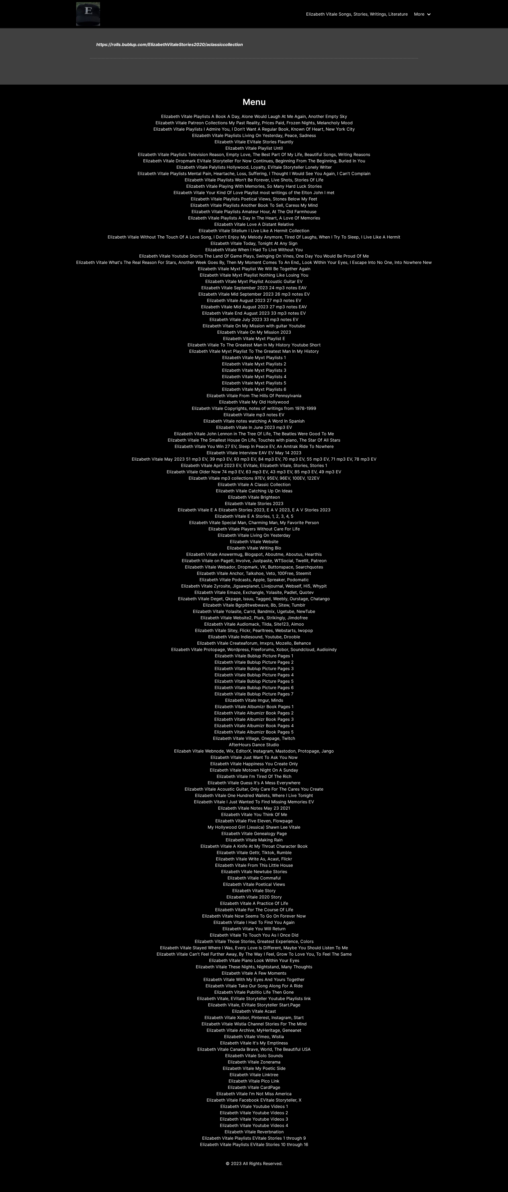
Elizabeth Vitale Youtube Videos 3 (254, 1119)
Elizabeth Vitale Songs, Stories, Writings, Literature (357, 14)
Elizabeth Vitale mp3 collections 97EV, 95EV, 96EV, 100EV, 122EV (254, 478)
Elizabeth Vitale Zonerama (254, 1062)
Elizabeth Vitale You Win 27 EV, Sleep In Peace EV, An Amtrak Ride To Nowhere (254, 446)
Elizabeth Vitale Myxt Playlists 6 (254, 389)
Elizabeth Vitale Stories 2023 (254, 503)
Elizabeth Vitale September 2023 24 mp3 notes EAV (254, 287)
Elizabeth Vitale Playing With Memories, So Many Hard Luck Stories (254, 186)
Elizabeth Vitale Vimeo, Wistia (254, 1036)
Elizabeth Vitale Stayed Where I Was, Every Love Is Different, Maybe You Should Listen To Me (254, 947)
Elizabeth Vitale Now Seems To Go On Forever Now (254, 916)
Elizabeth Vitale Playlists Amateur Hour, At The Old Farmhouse (254, 211)
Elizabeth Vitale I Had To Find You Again (254, 922)
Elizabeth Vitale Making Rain (254, 839)
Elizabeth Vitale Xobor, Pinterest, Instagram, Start (254, 1017)
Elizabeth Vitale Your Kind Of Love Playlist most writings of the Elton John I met (254, 192)
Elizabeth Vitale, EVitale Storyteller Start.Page (254, 1004)
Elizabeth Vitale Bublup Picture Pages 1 (254, 655)
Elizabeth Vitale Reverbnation (254, 1131)
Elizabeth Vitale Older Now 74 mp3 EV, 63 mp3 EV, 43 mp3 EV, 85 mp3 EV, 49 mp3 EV (254, 471)
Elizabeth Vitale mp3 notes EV (254, 414)
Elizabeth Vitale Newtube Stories (254, 871)
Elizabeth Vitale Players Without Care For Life (254, 528)
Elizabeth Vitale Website (254, 541)
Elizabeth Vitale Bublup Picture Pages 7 (254, 693)
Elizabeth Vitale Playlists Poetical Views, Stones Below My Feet (254, 198)
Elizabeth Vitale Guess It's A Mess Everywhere (254, 782)
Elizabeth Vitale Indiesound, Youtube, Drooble (254, 636)
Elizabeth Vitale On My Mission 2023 (254, 332)
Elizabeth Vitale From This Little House (254, 865)
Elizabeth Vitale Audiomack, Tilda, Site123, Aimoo (254, 624)
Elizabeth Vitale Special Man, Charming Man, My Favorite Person (254, 522)
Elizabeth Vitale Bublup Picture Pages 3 (254, 668)
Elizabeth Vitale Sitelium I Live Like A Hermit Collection (254, 230)
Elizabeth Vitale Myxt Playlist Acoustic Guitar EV (254, 281)
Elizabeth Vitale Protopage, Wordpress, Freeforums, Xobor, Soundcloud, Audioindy (254, 649)
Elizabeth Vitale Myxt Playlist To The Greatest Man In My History (254, 351)
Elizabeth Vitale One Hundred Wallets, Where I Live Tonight (254, 795)
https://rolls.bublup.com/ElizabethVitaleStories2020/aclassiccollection (169, 44)
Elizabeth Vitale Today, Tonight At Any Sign (254, 243)
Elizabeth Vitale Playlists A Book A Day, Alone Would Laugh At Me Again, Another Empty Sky (254, 116)
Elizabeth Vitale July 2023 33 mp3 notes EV (254, 319)
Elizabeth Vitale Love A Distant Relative (254, 224)
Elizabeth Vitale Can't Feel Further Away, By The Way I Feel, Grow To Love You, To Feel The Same (254, 954)
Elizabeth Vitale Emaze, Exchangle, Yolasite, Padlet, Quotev (254, 592)
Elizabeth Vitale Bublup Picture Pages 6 (254, 687)
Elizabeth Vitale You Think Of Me (254, 814)
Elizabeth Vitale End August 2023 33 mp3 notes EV (254, 313)
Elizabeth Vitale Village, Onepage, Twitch (254, 738)
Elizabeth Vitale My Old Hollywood (254, 402)
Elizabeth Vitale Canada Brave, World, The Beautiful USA (254, 1049)
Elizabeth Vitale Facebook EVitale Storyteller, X (254, 1100)
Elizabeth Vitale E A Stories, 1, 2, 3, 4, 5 (254, 516)
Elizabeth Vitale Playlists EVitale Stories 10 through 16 (254, 1144)
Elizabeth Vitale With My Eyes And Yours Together (254, 979)
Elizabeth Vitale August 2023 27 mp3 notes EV (254, 300)
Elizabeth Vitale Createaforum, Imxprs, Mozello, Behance (254, 643)
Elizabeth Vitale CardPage (254, 1087)
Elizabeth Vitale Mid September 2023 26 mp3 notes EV (254, 294)
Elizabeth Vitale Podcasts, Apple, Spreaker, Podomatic (254, 579)
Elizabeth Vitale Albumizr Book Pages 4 (254, 725)
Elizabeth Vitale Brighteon (254, 497)
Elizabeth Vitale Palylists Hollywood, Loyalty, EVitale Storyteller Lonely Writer (254, 167)
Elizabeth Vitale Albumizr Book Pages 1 (254, 706)
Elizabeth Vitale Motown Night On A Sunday (254, 770)
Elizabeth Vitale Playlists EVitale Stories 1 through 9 (254, 1138)
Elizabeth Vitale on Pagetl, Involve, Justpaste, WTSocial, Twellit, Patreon (254, 560)
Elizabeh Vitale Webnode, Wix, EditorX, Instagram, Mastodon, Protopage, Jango (254, 751)
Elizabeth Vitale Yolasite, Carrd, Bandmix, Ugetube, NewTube (254, 611)
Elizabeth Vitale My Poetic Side (254, 1068)
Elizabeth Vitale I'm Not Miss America (254, 1093)
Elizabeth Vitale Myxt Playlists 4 (254, 376)
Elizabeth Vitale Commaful (254, 878)
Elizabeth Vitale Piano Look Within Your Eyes (254, 960)
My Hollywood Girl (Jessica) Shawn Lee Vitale (254, 827)
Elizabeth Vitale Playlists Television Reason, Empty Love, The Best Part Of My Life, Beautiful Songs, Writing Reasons (254, 154)
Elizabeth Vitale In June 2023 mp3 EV (254, 427)
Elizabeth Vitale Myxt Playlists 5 (254, 383)
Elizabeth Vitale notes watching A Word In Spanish (254, 421)
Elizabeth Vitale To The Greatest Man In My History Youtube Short (254, 344)
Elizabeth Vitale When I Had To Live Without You (254, 249)
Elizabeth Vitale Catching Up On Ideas (254, 490)
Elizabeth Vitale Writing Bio (254, 548)
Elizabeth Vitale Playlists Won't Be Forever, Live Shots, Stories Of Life (254, 179)
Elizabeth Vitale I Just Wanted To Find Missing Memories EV (254, 801)
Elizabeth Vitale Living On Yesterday (254, 535)
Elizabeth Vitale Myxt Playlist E (254, 338)
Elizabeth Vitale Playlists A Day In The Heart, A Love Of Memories (254, 218)
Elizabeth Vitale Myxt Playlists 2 (254, 363)
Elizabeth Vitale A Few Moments (254, 973)
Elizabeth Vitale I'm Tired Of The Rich (254, 776)
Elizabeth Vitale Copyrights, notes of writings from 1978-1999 (254, 408)
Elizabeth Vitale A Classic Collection (254, 484)
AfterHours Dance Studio (254, 744)
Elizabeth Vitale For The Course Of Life (254, 909)
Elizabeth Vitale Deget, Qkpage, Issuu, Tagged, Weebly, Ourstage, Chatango (254, 598)
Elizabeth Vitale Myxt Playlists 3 (254, 370)
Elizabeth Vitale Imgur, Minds (254, 700)
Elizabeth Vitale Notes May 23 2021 (254, 808)
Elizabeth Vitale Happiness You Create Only (254, 763)
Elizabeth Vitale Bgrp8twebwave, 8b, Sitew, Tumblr (254, 605)
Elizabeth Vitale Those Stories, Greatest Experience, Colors (254, 941)
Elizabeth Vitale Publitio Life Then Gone (254, 992)
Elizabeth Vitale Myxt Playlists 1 (254, 357)
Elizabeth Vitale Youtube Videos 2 (254, 1112)
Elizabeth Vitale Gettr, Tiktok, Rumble (254, 852)
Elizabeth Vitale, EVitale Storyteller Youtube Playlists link (254, 998)
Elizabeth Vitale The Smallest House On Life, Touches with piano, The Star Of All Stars (254, 440)
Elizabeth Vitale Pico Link (254, 1081)
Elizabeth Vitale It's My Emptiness (254, 1043)
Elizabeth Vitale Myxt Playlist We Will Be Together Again (254, 268)
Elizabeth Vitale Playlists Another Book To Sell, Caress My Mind (254, 205)
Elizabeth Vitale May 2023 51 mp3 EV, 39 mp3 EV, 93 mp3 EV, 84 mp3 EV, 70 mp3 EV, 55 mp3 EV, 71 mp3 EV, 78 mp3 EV (254, 459)
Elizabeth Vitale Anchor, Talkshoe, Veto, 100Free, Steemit (254, 573)
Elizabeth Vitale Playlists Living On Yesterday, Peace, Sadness (254, 135)
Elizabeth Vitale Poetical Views (254, 884)
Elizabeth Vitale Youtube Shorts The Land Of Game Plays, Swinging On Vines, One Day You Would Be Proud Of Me (254, 256)
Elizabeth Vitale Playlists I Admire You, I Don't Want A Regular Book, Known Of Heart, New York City (254, 129)
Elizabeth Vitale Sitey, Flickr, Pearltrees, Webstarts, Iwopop (254, 630)
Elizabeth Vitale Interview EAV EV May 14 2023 (254, 452)
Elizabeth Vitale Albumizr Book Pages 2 (254, 713)
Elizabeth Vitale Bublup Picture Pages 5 (254, 681)
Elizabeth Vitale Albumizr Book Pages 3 (254, 719)
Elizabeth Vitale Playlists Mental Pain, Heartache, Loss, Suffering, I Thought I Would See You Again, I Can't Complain (254, 173)
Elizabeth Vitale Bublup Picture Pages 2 (254, 662)
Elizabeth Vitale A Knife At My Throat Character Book (254, 846)
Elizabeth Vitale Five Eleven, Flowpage (254, 820)
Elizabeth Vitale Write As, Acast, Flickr (254, 858)
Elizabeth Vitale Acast (254, 1011)
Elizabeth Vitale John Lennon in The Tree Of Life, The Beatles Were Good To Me (254, 433)
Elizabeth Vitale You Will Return (254, 928)
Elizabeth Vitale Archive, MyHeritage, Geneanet (254, 1030)
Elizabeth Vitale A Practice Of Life (254, 903)
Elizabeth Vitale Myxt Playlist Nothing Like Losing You (254, 275)
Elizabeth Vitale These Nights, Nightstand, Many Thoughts (254, 966)
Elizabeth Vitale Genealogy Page (254, 833)
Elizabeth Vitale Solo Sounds (254, 1055)
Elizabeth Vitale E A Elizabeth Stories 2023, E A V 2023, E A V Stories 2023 (254, 509)
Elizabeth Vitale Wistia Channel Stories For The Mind (254, 1023)
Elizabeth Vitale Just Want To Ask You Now (254, 757)
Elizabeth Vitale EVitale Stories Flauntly (254, 141)
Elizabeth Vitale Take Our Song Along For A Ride (254, 985)
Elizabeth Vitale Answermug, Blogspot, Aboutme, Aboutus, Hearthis (254, 554)
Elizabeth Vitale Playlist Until (254, 148)
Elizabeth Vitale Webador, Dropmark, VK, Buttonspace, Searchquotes (254, 567)
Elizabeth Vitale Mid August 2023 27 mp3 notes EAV (254, 306)
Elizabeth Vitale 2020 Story (254, 897)
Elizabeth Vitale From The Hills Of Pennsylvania (254, 395)
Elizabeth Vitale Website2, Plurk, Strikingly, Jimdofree (254, 617)
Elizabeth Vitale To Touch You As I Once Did (254, 935)
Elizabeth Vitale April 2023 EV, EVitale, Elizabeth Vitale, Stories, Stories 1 (254, 465)
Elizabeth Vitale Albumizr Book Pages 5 (254, 732)
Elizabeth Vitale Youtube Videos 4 (254, 1125)
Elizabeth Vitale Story (254, 890)
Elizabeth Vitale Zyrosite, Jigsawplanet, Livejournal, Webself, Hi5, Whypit (254, 586)
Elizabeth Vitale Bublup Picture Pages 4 (254, 674)
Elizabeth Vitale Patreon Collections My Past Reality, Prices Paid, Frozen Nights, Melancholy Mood (254, 122)
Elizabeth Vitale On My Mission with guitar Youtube (254, 325)
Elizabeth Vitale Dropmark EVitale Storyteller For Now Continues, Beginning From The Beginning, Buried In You (254, 160)
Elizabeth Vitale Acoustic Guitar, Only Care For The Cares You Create (254, 789)
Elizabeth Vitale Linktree (254, 1074)
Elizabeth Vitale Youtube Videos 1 (254, 1106)
